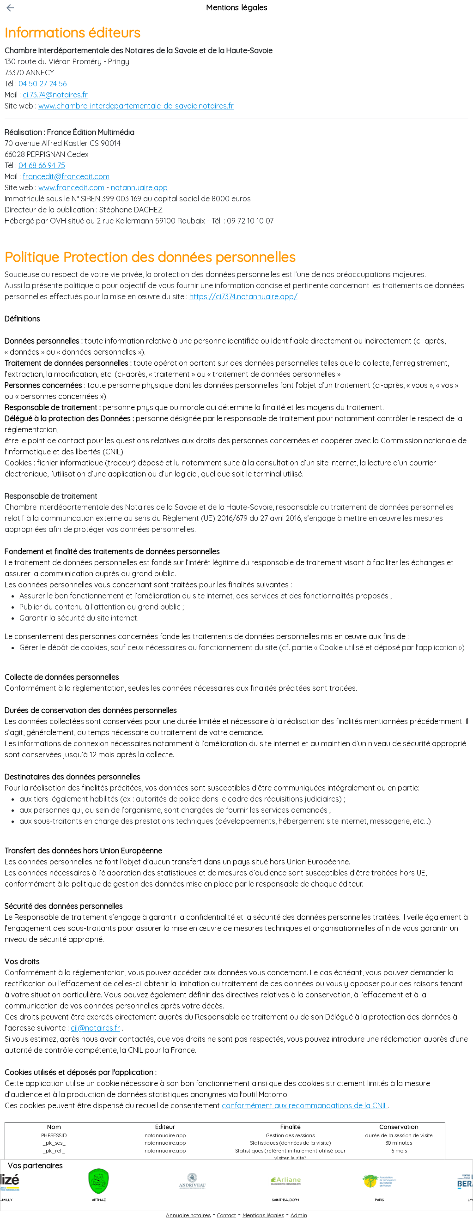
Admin (299, 1215)
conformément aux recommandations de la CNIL (305, 1105)
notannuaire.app (139, 187)
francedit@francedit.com (66, 176)
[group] (72, 1181)
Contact (226, 1215)
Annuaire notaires (188, 1215)
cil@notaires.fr (95, 1027)
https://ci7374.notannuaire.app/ (243, 296)
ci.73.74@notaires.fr (55, 94)
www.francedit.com (71, 187)
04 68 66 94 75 (41, 165)
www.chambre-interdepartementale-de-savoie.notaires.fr (136, 105)
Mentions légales (263, 1215)
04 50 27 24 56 (42, 83)
